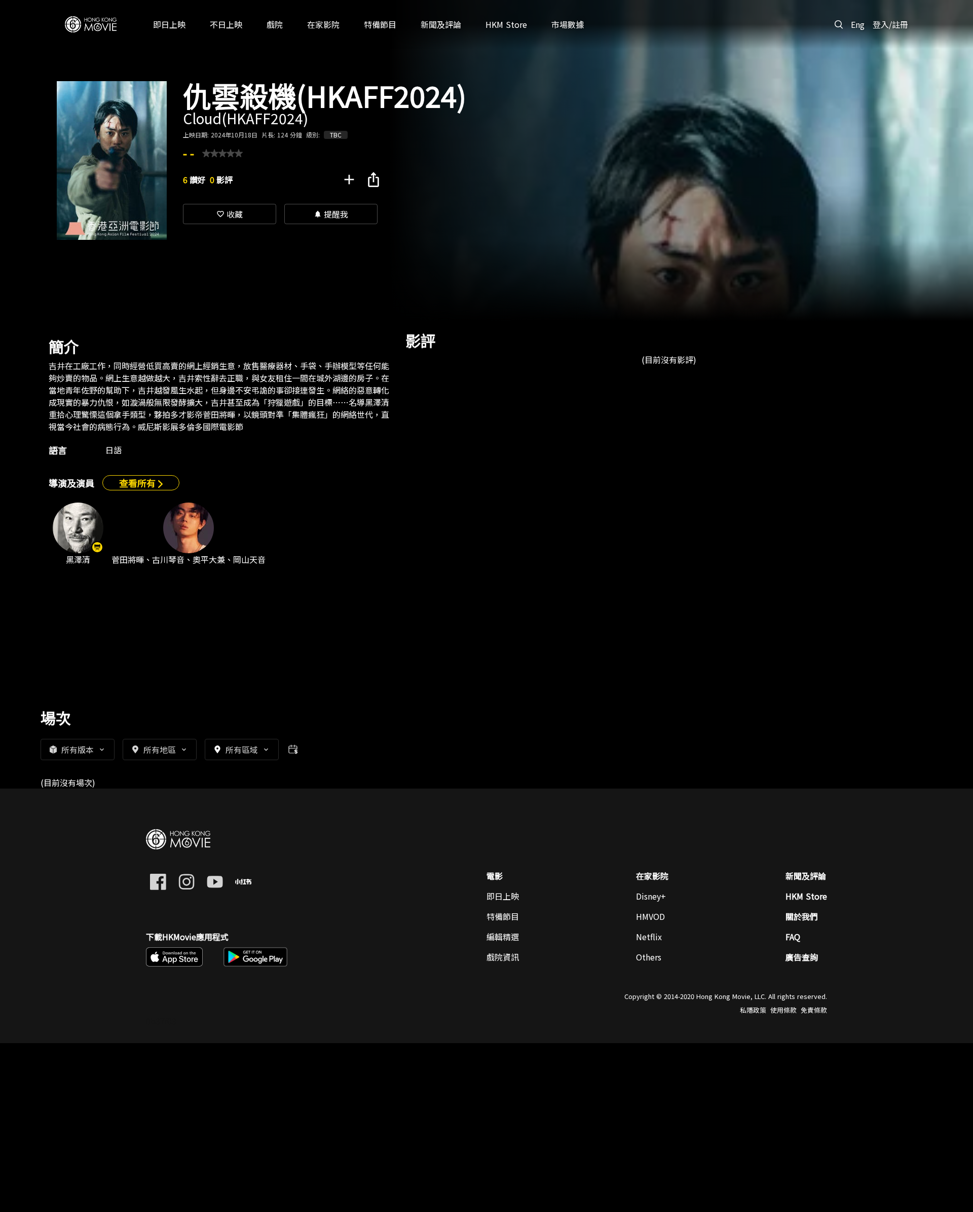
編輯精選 (502, 937)
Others (648, 957)
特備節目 (502, 916)
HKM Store (806, 896)
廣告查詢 (801, 957)
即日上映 (502, 896)
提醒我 (331, 214)
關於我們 (801, 916)
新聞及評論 (805, 876)
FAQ (792, 937)
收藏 (229, 214)
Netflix (649, 937)
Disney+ (651, 896)
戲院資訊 (502, 957)
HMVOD (650, 916)
